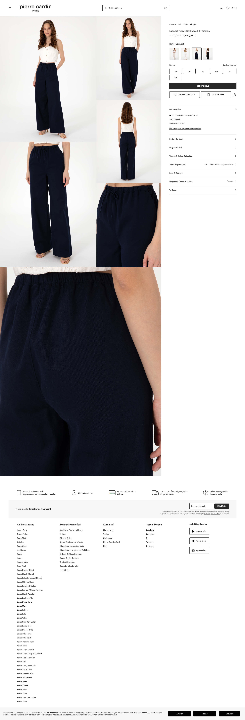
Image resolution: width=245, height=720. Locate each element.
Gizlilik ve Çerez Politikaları (71, 530)
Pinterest (149, 546)
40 (216, 71)
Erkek (19, 554)
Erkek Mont (21, 605)
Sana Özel (21, 566)
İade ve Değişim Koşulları (71, 554)
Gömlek (20, 542)
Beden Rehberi (229, 65)
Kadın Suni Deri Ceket (26, 697)
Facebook (150, 530)
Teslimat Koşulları (67, 562)
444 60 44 (64, 570)
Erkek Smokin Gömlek (26, 586)
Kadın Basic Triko (24, 669)
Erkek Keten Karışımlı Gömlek (29, 578)
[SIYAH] (208, 54)
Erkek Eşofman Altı (25, 597)
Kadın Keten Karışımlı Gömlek (29, 653)
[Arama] (106, 8)
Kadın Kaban (22, 685)
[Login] (221, 8)
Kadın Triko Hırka (24, 677)
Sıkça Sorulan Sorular (69, 566)
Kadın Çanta (22, 530)
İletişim (63, 534)
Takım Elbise (22, 534)
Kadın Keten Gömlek (25, 649)
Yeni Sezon (21, 550)
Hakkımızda (108, 530)
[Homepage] (35, 8)
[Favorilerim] (227, 8)
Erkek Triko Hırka (24, 633)
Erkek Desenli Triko (25, 629)
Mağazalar (107, 538)
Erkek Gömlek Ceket (25, 582)
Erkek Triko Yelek (24, 637)
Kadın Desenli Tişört (25, 641)
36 (189, 71)
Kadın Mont (22, 681)
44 (175, 77)
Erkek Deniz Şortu (24, 601)
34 (175, 71)
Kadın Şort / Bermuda (26, 665)
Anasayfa (172, 24)
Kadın (180, 24)
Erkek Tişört (22, 538)
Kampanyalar (22, 562)
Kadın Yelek (22, 693)
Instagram (150, 534)
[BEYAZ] (174, 54)
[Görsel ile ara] (166, 8)
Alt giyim (193, 24)
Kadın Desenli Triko (25, 673)
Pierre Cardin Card (111, 542)
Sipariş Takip (65, 538)
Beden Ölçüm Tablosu (69, 558)
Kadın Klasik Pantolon (26, 657)
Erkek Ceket (22, 546)
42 (230, 71)
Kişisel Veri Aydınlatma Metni (72, 546)
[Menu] (10, 8)
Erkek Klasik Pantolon (26, 593)
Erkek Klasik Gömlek (25, 574)
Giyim (186, 24)
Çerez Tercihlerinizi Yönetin (71, 542)
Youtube (149, 542)
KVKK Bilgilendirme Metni (212, 514)
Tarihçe (106, 534)
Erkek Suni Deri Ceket (26, 621)
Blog (105, 546)
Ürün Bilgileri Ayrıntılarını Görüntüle (185, 128)
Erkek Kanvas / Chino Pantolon (30, 589)
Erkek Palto (21, 613)
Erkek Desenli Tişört (25, 570)
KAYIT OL (221, 506)
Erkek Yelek (21, 617)
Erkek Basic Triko (24, 625)
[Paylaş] (234, 94)
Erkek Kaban (22, 609)
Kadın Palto (22, 689)
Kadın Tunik (22, 645)
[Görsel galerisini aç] (48, 79)
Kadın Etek (21, 661)
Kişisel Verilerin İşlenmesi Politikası (75, 550)
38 (203, 71)
